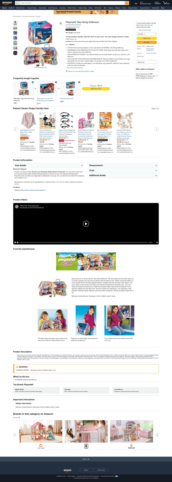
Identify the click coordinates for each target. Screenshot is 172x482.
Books (91, 8)
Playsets (38, 16)
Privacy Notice (71, 476)
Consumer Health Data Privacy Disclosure (88, 476)
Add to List (141, 62)
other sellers (89, 41)
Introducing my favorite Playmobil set (32, 207)
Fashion (110, 8)
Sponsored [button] (16, 417)
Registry (117, 8)
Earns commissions (33, 205)
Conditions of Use (61, 476)
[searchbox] (72, 3)
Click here (59, 182)
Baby (162, 8)
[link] (47, 89)
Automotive (155, 8)
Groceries (63, 8)
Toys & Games (17, 16)
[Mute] (157, 242)
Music (124, 8)
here (25, 178)
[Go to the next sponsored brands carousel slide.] (157, 434)
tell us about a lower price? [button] (34, 190)
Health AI (11, 8)
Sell (105, 8)
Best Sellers (42, 8)
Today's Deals (82, 8)
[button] (4, 8)
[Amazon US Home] (67, 471)
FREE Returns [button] (70, 39)
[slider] (82, 242)
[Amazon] (7, 2)
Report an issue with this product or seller (81, 71)
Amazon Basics (32, 8)
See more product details (75, 67)
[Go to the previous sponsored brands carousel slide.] (15, 434)
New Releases (53, 8)
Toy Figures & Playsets (28, 16)
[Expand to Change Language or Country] (91, 470)
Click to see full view (40, 67)
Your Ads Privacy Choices (108, 476)
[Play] (14, 242)
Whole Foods (72, 8)
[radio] (15, 23)
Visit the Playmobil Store (73, 25)
